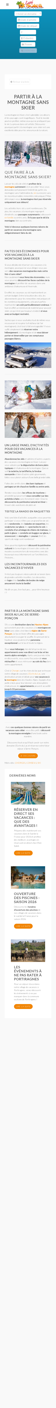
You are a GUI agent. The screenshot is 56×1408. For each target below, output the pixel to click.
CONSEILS (31, 762)
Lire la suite (23, 853)
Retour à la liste (20, 81)
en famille (9, 217)
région (34, 630)
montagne (10, 186)
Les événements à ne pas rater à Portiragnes (28, 973)
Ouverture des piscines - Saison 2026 (27, 898)
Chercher (29, 50)
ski (34, 193)
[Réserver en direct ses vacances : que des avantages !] (28, 793)
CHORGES (20, 762)
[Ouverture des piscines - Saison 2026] (28, 877)
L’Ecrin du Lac (34, 673)
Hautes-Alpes (41, 624)
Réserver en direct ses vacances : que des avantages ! (26, 817)
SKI (39, 762)
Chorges (16, 670)
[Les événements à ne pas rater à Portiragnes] (28, 950)
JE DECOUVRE (28, 756)
